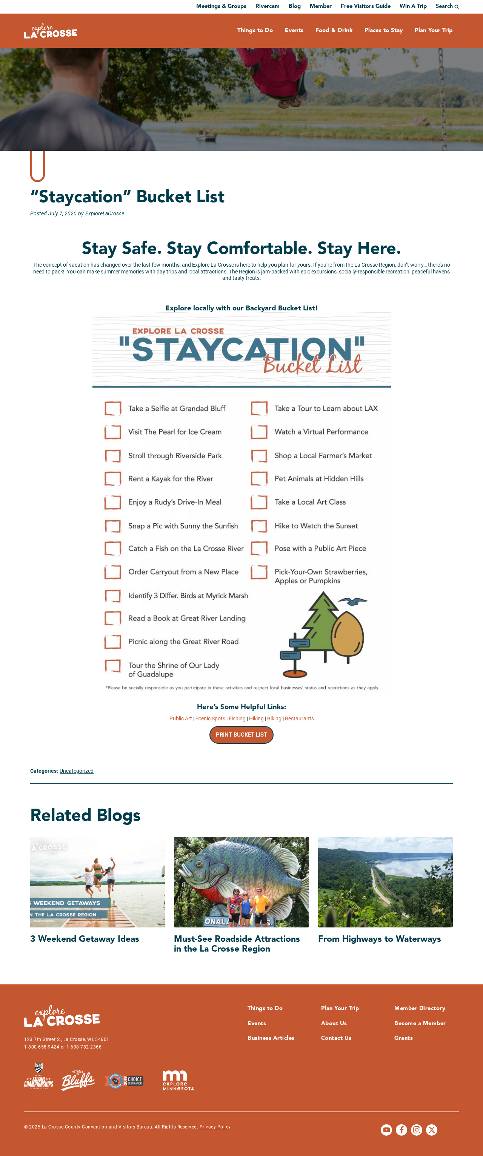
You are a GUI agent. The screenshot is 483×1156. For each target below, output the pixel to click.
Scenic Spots (210, 718)
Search (444, 6)
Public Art (180, 718)
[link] (241, 735)
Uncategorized (77, 771)
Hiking (256, 718)
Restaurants (299, 718)
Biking (274, 718)
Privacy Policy (215, 1127)
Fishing (237, 718)
